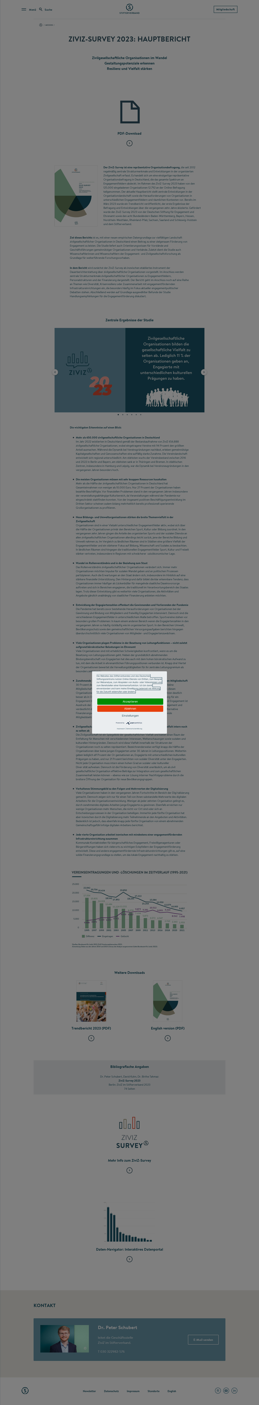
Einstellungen (130, 715)
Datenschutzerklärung (134, 729)
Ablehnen (130, 708)
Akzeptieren (130, 701)
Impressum (121, 729)
